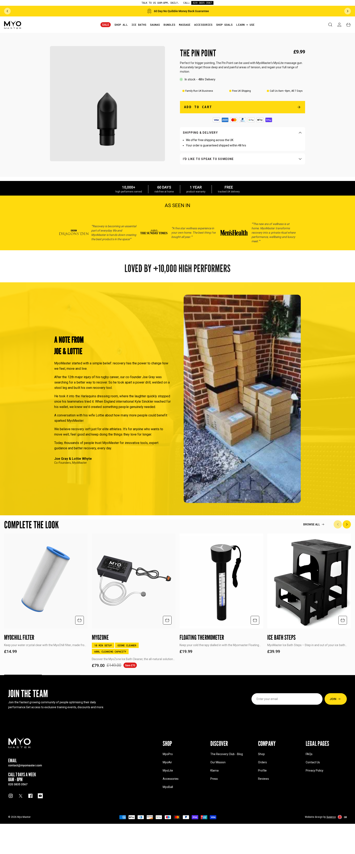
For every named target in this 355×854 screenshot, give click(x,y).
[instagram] (10, 795)
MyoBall (168, 787)
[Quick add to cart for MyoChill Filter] (79, 620)
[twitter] (20, 795)
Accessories (171, 778)
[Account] (339, 24)
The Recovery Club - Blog (226, 754)
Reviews (263, 778)
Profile (262, 770)
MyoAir (167, 762)
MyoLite (168, 770)
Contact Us (313, 762)
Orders (262, 762)
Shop (261, 754)
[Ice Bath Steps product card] (309, 580)
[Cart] (348, 24)
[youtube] (40, 795)
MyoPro (168, 754)
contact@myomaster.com (25, 765)
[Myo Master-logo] (12, 25)
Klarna (214, 770)
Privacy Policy (314, 770)
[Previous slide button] (338, 524)
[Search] (330, 24)
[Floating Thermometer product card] (221, 580)
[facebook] (30, 795)
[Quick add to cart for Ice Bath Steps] (343, 620)
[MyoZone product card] (133, 580)
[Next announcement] (347, 11)
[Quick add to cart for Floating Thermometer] (255, 620)
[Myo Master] (19, 742)
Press (214, 778)
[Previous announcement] (7, 11)
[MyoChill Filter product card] (46, 580)
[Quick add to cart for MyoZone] (167, 620)
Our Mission (218, 762)
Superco (331, 817)
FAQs (309, 754)
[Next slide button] (347, 524)
